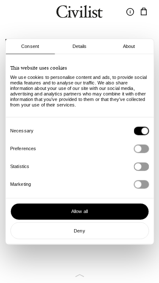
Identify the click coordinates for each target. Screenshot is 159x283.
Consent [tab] (30, 45)
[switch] (141, 148)
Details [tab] (80, 45)
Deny (79, 230)
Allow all (79, 211)
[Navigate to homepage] (79, 12)
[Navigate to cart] (144, 12)
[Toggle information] (130, 12)
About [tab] (129, 45)
